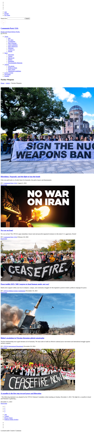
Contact (6, 416)
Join (5, 12)
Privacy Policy (8, 418)
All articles (11, 66)
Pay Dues (7, 15)
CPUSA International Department (13, 346)
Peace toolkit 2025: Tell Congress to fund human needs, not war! (25, 284)
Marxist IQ (11, 58)
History (10, 59)
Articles (6, 64)
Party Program (12, 43)
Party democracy (13, 46)
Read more (4, 185)
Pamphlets (11, 61)
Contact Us (11, 49)
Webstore (10, 48)
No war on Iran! (7, 230)
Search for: (4, 18)
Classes (10, 56)
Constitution (11, 41)
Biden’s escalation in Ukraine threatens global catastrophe (22, 338)
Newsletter (7, 74)
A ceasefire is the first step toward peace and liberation (21, 393)
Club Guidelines (13, 45)
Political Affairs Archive (11, 419)
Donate (6, 13)
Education (11, 54)
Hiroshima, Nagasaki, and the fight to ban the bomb (20, 177)
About (6, 36)
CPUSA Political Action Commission (14, 291)
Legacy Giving (8, 73)
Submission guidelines (14, 71)
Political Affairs (12, 68)
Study (6, 53)
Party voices (11, 69)
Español (6, 76)
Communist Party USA (10, 183)
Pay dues (10, 40)
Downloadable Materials (15, 63)
